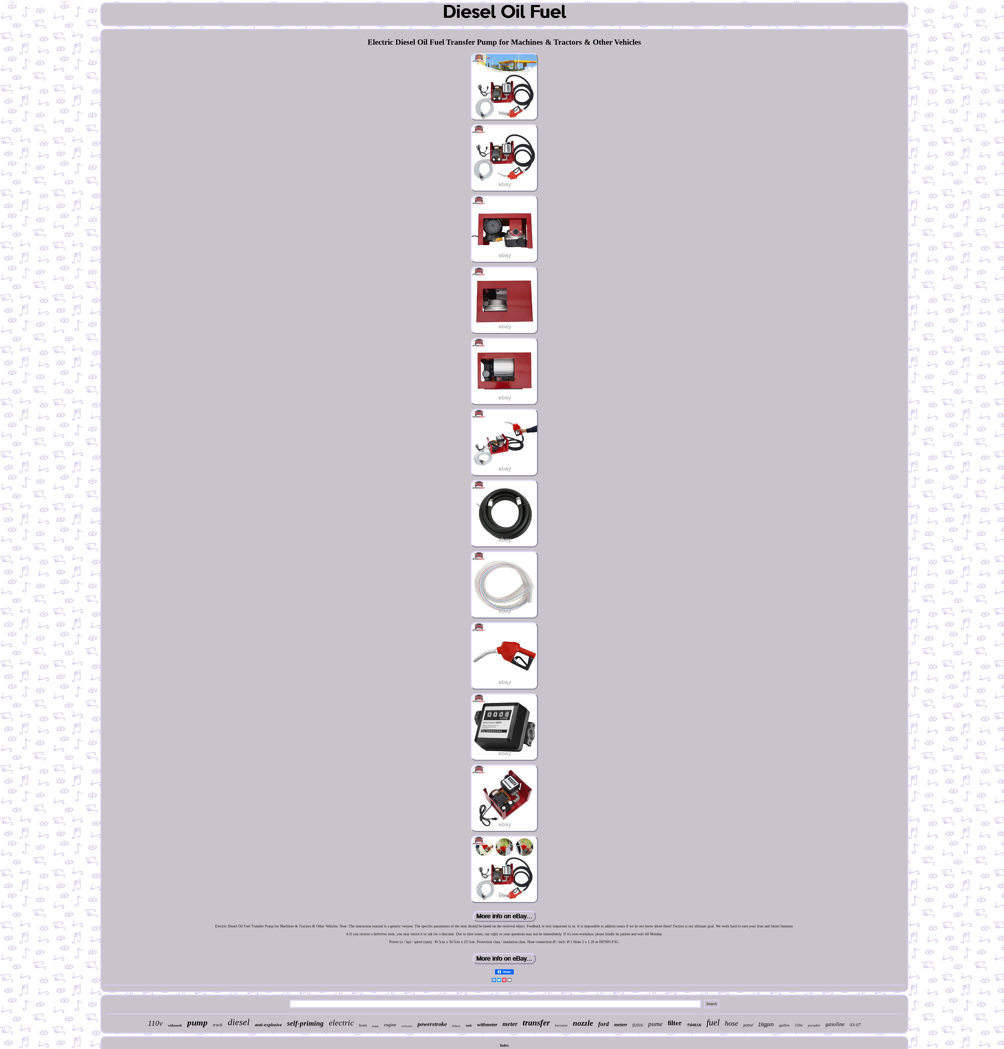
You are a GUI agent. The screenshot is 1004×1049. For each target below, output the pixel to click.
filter (675, 1023)
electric (341, 1022)
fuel (713, 1022)
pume (655, 1023)
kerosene (561, 1025)
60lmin (456, 1026)
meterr (620, 1024)
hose (731, 1023)
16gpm (766, 1024)
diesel (239, 1022)
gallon (784, 1025)
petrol (748, 1025)
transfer (536, 1022)
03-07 (855, 1024)
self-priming (305, 1023)
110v (155, 1023)
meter (510, 1023)
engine (390, 1024)
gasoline (835, 1024)
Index (504, 1045)
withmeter (487, 1024)
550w (799, 1025)
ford (603, 1024)
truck (218, 1024)
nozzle (583, 1023)
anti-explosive (268, 1024)
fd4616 (694, 1025)
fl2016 (637, 1025)
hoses (363, 1025)
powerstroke (432, 1024)
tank (469, 1025)
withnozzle (175, 1025)
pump (197, 1022)
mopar (375, 1026)
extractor (407, 1026)
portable (814, 1025)
